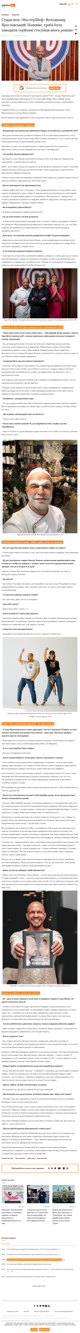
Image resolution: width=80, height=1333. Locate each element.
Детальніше (44, 1329)
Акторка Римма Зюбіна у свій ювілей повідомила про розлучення (29, 1264)
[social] (48, 1168)
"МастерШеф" (20, 1158)
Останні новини (9, 1238)
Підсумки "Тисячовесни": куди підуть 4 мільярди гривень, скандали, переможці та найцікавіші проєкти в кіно (12, 1217)
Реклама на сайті (12, 1311)
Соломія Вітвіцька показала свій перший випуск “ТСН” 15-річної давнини (32, 1249)
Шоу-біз (63, 4)
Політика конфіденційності (63, 1311)
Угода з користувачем (41, 1311)
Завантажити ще (39, 1286)
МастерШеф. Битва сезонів (57, 333)
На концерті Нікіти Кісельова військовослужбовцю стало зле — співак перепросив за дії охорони (40, 1269)
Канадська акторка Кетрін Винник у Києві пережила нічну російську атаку (32, 1254)
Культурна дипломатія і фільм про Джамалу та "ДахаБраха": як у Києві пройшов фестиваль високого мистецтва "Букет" (62, 1217)
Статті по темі (8, 1180)
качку (22, 609)
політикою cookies (68, 1324)
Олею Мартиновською (14, 729)
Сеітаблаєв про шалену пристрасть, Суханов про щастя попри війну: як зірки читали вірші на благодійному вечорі (37, 1215)
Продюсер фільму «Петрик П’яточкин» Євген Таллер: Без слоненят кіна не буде (34, 1260)
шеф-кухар (31, 1158)
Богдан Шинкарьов (21, 99)
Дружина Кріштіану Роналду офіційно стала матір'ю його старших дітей (31, 1277)
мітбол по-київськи (21, 563)
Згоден (34, 1329)
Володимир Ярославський (52, 110)
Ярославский (42, 1158)
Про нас (26, 1311)
